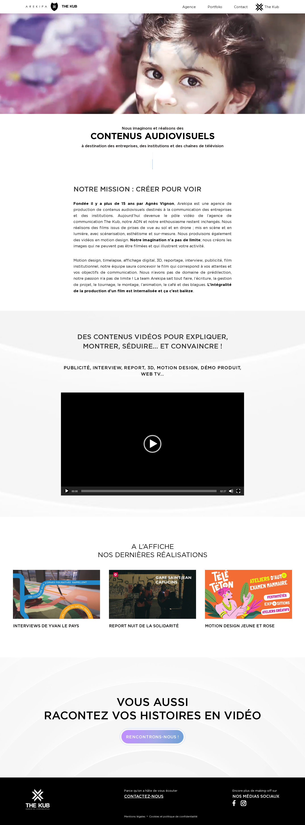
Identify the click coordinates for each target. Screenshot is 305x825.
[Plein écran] (238, 491)
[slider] (149, 491)
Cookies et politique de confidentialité (173, 816)
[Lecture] (67, 491)
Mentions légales (134, 816)
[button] (152, 444)
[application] (152, 444)
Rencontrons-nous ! (152, 737)
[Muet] (231, 491)
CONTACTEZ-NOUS (143, 796)
